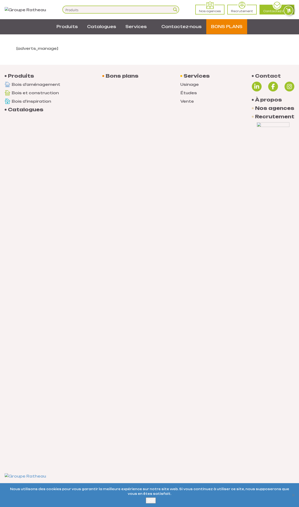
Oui (151, 500)
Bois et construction (35, 93)
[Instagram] (289, 86)
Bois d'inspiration (31, 101)
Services (136, 26)
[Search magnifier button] (175, 9)
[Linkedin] (257, 86)
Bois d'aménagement (36, 84)
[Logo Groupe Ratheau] (25, 9)
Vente (187, 101)
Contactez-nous (277, 11)
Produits (67, 26)
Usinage (189, 84)
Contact (268, 76)
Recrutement (242, 11)
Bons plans (122, 76)
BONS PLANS (226, 26)
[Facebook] (273, 86)
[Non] (293, 495)
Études (188, 93)
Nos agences (210, 11)
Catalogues (101, 26)
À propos (268, 100)
